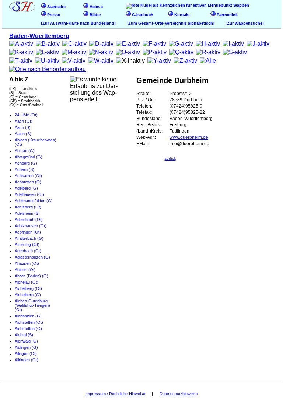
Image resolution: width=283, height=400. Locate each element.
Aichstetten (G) (28, 328)
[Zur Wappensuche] (245, 23)
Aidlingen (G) (26, 347)
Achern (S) (24, 169)
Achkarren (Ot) (28, 175)
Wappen (240, 5)
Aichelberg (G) (28, 294)
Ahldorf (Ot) (25, 269)
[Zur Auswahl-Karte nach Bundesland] (78, 23)
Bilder (94, 15)
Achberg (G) (26, 163)
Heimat (95, 6)
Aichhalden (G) (28, 316)
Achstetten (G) (28, 182)
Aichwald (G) (26, 341)
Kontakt (181, 15)
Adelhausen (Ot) (29, 194)
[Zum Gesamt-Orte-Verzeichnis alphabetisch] (170, 23)
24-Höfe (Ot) (26, 115)
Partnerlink (227, 15)
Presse (53, 15)
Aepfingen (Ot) (28, 232)
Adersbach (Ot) (29, 219)
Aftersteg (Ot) (27, 244)
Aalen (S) (23, 133)
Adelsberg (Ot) (28, 207)
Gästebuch (142, 15)
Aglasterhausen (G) (32, 257)
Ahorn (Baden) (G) (31, 276)
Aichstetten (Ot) (29, 322)
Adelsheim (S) (27, 213)
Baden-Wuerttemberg (39, 36)
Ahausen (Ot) (27, 263)
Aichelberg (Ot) (28, 288)
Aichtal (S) (24, 335)
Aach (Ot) (23, 121)
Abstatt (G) (25, 150)
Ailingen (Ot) (26, 353)
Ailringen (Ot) (26, 360)
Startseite (56, 6)
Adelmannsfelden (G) (34, 201)
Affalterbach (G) (29, 238)
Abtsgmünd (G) (28, 157)
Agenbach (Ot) (28, 251)
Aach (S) (23, 127)
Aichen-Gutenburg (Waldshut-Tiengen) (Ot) (32, 305)
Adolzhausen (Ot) (30, 226)
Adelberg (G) (26, 188)
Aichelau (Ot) (26, 282)
